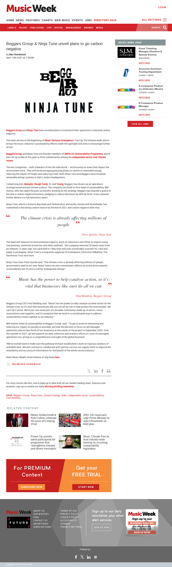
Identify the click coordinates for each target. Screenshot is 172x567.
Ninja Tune (32, 130)
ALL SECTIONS (152, 19)
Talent (23, 27)
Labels (12, 27)
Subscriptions (42, 526)
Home (10, 20)
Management (73, 27)
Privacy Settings (71, 526)
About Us (39, 510)
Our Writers (41, 514)
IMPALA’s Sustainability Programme (83, 153)
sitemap (65, 523)
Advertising (40, 523)
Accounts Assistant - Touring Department (151, 70)
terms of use (68, 510)
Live (49, 27)
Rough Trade (41, 184)
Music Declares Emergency (59, 140)
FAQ (36, 517)
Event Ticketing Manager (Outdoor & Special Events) (150, 51)
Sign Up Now (101, 527)
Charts (47, 20)
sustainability (96, 395)
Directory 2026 (105, 20)
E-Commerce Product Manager (151, 104)
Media (99, 27)
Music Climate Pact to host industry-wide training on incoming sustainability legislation (96, 442)
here (57, 357)
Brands (88, 27)
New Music (62, 20)
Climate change (52, 395)
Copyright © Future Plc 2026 (19, 564)
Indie (64, 395)
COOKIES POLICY (69, 517)
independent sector (78, 395)
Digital (58, 27)
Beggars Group (14, 130)
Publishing (37, 27)
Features (33, 20)
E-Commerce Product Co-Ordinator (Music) (151, 87)
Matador (28, 184)
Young (60, 184)
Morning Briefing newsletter (59, 386)
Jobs (88, 20)
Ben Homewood (17, 54)
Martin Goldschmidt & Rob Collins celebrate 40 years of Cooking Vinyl (44, 419)
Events (77, 20)
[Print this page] (109, 371)
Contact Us (40, 520)
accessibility (68, 520)
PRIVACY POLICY (69, 514)
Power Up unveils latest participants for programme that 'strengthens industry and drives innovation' (44, 442)
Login (162, 7)
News (20, 20)
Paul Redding (13, 397)
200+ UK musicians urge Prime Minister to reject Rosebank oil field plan (96, 419)
